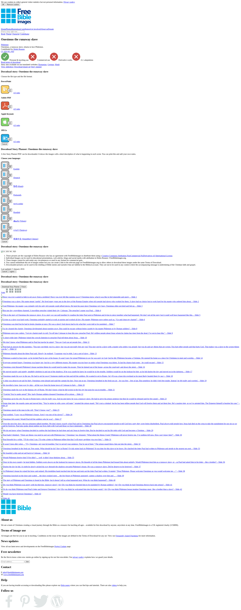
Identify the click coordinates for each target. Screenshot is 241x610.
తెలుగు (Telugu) (19, 221)
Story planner (36, 67)
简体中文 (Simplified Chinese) (25, 239)
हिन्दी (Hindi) (18, 186)
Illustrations (15, 29)
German (51, 64)
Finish (23, 287)
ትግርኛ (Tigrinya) (20, 230)
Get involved (35, 29)
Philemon (5, 45)
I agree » (12, 272)
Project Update (60, 546)
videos (114, 585)
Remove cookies (13, 5)
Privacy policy (69, 2)
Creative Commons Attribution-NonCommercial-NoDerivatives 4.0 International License (137, 256)
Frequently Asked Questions (127, 536)
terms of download (10, 62)
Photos (8, 29)
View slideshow (7, 67)
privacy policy (78, 557)
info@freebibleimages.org (13, 572)
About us (44, 29)
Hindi (57, 64)
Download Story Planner (10, 287)
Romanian (42, 64)
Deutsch (16, 178)
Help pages (65, 585)
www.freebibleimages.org (13, 575)
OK (3, 5)
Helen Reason (19, 49)
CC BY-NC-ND (7, 51)
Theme (8, 34)
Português (17, 195)
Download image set (22, 67)
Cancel (4, 144)
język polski (18, 204)
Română (16, 212)
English (16, 169)
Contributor (24, 34)
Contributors (25, 29)
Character (16, 34)
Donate (51, 29)
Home (3, 29)
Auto (3, 292)
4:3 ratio (16, 93)
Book (3, 34)
